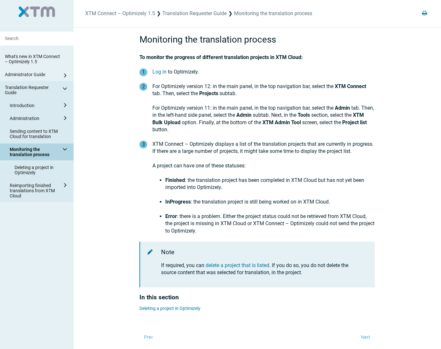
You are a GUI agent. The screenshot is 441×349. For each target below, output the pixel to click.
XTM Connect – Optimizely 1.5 (120, 13)
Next (365, 337)
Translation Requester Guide (27, 90)
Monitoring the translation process (29, 152)
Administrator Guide (25, 74)
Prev (148, 337)
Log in (159, 72)
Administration (24, 118)
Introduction (22, 105)
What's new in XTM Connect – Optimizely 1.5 (32, 59)
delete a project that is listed (237, 265)
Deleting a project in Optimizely (34, 170)
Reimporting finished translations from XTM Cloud (32, 190)
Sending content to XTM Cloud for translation (34, 134)
